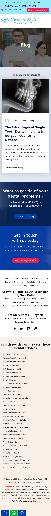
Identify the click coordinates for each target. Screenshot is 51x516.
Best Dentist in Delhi (11, 365)
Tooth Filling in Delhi (11, 442)
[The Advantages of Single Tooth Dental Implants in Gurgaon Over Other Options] (25, 96)
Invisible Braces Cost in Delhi (14, 413)
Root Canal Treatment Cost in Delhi (17, 467)
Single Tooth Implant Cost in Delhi (16, 464)
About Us (7, 278)
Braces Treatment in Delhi (13, 416)
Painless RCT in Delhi (11, 354)
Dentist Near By (9, 409)
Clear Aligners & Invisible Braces (16, 460)
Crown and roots (19, 120)
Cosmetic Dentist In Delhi (13, 372)
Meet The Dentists (21, 278)
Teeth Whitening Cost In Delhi (15, 405)
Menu (47, 18)
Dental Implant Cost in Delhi (14, 361)
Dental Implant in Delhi (12, 387)
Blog (25, 285)
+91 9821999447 (33, 205)
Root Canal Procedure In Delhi (15, 445)
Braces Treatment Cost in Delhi (15, 427)
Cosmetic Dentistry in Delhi (13, 431)
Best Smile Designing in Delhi (14, 420)
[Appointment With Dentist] (5, 513)
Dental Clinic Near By (11, 453)
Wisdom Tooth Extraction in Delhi (16, 358)
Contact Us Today (25, 216)
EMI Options (19, 282)
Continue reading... (15, 167)
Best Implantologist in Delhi (14, 376)
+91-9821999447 (13, 9)
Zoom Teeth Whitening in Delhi (15, 383)
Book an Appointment (26, 260)
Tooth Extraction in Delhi (12, 391)
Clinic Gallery (32, 282)
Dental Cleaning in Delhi (12, 456)
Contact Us (34, 285)
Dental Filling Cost (10, 449)
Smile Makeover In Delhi (12, 423)
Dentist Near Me (9, 380)
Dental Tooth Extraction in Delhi (15, 398)
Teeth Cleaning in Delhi (12, 394)
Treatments (35, 278)
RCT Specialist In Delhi (12, 369)
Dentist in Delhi (9, 402)
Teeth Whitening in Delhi (13, 438)
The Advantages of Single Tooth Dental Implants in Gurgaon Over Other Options (25, 133)
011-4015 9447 (29, 202)
